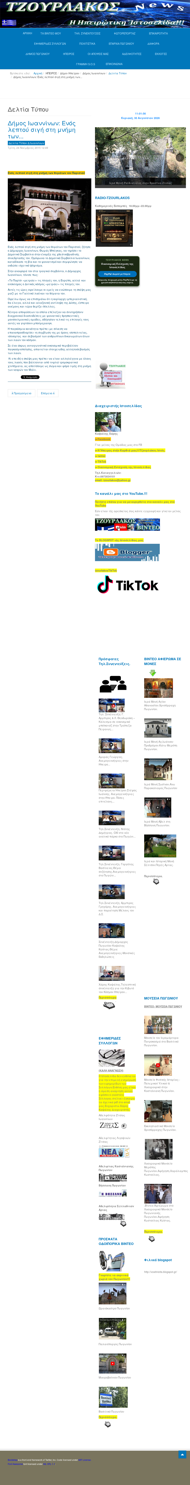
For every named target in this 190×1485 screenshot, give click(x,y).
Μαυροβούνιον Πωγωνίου (115, 1377)
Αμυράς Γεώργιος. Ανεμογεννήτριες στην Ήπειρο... (113, 760)
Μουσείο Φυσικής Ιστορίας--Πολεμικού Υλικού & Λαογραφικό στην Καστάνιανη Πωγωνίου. (162, 1085)
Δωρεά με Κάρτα (117, 274)
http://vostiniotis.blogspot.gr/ (160, 1272)
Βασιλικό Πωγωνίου (111, 1411)
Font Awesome (15, 1463)
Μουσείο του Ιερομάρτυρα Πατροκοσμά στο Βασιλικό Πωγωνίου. (161, 1041)
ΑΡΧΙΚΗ (27, 33)
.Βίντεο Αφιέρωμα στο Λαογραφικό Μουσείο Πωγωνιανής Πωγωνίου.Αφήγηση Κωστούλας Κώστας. (158, 1213)
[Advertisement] (75, 90)
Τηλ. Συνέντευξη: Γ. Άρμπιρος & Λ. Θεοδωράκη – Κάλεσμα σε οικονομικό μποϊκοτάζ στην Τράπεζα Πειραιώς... (117, 721)
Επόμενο (47, 393)
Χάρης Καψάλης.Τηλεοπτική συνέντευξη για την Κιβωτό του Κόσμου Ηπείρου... (117, 988)
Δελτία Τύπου (118, 73)
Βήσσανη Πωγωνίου (112, 1185)
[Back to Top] (182, 1454)
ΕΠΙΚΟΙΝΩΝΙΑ (114, 64)
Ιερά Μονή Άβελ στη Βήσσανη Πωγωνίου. (157, 823)
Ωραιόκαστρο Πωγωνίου (114, 1308)
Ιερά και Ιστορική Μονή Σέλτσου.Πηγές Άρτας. (159, 863)
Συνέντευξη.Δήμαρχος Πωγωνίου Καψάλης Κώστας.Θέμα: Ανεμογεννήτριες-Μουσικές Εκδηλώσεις (117, 949)
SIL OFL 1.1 (49, 1463)
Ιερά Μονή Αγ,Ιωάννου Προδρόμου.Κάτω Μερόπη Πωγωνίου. (160, 745)
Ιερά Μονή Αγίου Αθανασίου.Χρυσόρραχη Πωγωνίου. (160, 705)
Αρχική (38, 73)
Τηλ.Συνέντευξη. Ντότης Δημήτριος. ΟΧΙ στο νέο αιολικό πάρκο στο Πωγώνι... (117, 832)
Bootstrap (12, 1459)
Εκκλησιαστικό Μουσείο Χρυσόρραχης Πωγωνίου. (160, 1128)
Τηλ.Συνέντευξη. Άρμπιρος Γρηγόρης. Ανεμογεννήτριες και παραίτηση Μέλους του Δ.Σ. (117, 908)
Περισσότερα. (153, 876)
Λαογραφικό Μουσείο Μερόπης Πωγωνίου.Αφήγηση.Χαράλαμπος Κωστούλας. (166, 1169)
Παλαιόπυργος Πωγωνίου (115, 1344)
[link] (130, 450)
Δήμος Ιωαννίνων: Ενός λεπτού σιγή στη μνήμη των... (42, 129)
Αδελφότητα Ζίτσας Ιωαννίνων (112, 1117)
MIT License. (84, 1459)
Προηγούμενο (22, 393)
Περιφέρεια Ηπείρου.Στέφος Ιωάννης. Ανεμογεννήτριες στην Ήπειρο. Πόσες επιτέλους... (118, 795)
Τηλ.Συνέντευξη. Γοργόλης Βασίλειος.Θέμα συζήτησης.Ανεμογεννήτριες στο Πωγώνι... (117, 869)
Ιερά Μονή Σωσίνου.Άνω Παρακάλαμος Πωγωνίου (160, 786)
